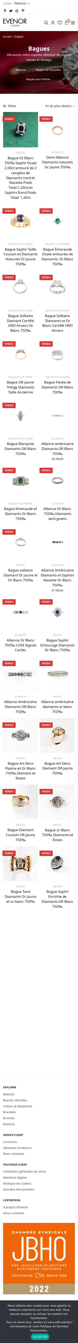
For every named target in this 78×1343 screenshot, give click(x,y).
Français (20, 3)
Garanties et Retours (17, 1148)
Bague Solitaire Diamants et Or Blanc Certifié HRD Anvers (57, 323)
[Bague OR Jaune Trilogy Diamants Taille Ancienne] (20, 354)
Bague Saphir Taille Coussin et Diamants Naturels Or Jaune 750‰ (21, 256)
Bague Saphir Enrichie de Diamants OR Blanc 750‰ (57, 899)
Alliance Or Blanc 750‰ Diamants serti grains (57, 513)
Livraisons (10, 1142)
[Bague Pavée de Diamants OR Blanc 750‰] (57, 354)
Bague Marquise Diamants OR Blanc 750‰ (20, 448)
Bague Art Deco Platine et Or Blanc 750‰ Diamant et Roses (20, 770)
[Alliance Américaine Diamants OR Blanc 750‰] (20, 673)
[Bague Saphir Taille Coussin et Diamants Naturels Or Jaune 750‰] (20, 221)
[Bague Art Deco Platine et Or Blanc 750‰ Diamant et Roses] (20, 735)
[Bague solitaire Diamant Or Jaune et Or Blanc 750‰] (20, 542)
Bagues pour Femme (38, 79)
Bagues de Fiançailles (48, 70)
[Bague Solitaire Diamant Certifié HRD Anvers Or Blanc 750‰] (20, 287)
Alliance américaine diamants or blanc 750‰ (57, 706)
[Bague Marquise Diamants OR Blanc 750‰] (20, 415)
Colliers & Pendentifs (17, 1106)
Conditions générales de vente (24, 1171)
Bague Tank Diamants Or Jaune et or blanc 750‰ (20, 896)
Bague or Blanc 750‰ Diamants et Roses (57, 835)
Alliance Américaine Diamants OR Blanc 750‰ (20, 706)
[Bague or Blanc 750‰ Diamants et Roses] (57, 802)
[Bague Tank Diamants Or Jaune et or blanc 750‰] (20, 863)
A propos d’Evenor (15, 1207)
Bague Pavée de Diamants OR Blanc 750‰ (57, 387)
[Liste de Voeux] (60, 23)
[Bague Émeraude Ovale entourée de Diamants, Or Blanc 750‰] (57, 221)
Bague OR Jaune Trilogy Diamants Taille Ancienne (20, 387)
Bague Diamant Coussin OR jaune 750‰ (20, 834)
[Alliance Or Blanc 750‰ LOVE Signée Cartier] (20, 612)
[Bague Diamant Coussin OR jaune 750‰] (20, 802)
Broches (8, 1118)
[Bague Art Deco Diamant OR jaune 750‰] (57, 735)
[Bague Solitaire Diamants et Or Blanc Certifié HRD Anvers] (57, 287)
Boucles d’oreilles (15, 1100)
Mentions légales (15, 1177)
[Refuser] (73, 1322)
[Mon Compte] (52, 23)
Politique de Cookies (17, 1183)
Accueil (7, 36)
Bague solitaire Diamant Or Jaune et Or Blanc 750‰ (21, 575)
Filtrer (11, 106)
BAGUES (8, 1094)
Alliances (21, 70)
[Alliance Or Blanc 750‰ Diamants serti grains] (57, 480)
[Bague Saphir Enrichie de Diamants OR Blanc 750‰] (57, 863)
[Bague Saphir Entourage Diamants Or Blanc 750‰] (57, 612)
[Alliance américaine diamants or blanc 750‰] (57, 673)
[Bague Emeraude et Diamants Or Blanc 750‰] (20, 480)
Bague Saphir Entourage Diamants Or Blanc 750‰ (57, 645)
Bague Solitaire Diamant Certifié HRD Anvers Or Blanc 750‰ (20, 323)
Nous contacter (13, 1154)
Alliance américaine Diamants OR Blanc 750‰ (57, 448)
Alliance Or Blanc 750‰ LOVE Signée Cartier (20, 645)
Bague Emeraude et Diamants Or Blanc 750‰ (20, 513)
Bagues (20, 152)
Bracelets (9, 1112)
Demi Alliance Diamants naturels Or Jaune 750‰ (57, 162)
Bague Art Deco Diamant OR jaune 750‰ (57, 768)
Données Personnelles (18, 1189)
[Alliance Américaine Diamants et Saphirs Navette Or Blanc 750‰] (57, 542)
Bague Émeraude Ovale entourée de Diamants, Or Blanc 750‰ (57, 256)
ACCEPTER (40, 1336)
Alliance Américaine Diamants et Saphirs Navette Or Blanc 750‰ (57, 577)
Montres (9, 1124)
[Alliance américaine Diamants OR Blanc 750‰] (57, 415)
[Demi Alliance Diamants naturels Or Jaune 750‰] (57, 129)
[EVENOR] (15, 23)
